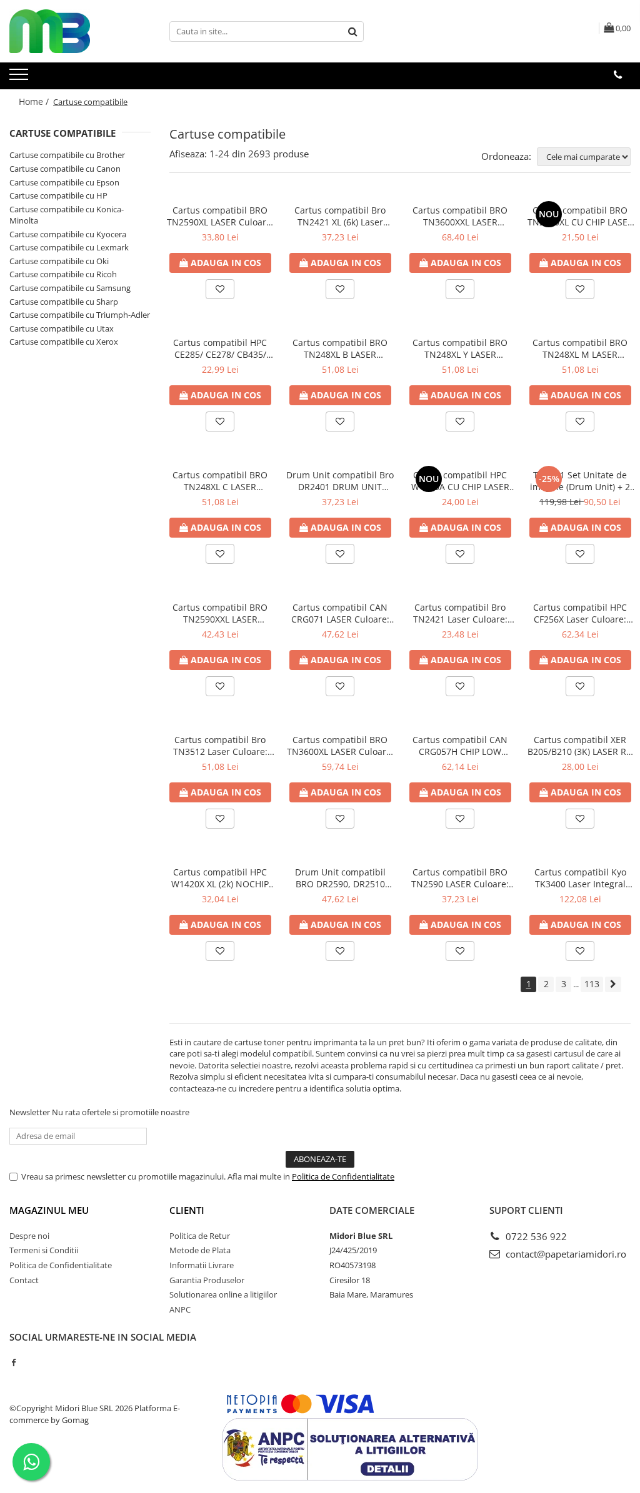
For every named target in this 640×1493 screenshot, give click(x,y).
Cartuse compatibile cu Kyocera (67, 234)
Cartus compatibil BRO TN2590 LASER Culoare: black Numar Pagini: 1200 (460, 878)
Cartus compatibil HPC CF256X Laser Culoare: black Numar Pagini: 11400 (580, 613)
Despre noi (29, 1235)
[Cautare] (352, 31)
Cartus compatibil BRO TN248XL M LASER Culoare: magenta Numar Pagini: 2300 (580, 348)
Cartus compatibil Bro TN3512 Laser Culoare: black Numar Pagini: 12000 (220, 745)
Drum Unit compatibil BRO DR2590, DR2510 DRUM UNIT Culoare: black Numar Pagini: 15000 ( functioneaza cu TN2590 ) (340, 878)
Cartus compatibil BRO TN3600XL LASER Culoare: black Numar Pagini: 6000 (340, 745)
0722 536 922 (535, 1236)
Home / (35, 101)
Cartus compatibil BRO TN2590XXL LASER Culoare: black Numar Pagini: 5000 (220, 613)
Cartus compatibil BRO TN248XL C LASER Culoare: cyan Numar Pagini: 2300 (220, 481)
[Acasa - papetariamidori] (71, 31)
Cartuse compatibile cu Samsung (70, 287)
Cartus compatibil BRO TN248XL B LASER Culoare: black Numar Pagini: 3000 (340, 348)
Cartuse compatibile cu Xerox (63, 341)
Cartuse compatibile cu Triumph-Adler (79, 314)
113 (591, 984)
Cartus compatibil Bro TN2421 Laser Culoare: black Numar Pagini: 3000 (460, 613)
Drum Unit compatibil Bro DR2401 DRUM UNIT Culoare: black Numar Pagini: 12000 (340, 481)
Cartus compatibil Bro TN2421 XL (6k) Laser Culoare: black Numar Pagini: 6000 (340, 216)
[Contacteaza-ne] (618, 74)
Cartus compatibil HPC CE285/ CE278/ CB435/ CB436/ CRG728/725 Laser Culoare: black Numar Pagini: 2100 (220, 348)
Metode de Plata (200, 1250)
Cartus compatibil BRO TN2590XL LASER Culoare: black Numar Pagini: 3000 (220, 216)
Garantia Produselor (206, 1280)
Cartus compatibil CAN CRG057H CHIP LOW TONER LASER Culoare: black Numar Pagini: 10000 (460, 745)
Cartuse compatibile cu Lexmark (69, 247)
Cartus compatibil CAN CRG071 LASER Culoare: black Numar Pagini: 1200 (340, 613)
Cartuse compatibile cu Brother (67, 154)
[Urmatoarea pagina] (613, 984)
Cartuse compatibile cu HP (58, 195)
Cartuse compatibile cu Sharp (63, 301)
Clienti (186, 1210)
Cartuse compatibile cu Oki (59, 261)
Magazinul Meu (49, 1210)
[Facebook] (13, 1362)
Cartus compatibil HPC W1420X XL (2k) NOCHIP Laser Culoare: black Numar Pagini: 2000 (220, 878)
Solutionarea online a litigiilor (223, 1294)
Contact (24, 1280)
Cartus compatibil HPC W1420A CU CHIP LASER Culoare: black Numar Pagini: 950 (460, 481)
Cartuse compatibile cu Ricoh (63, 274)
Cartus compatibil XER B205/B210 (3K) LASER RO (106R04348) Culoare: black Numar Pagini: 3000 (580, 745)
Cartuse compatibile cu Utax (61, 328)
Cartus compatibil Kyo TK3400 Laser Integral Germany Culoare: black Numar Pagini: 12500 (580, 878)
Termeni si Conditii (43, 1250)
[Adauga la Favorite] (220, 289)
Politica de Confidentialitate (343, 1176)
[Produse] (20, 78)
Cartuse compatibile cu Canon (65, 168)
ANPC (180, 1309)
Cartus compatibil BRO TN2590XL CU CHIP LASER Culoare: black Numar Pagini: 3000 (580, 216)
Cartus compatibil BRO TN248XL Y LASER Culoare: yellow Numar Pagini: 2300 (460, 348)
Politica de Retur (199, 1235)
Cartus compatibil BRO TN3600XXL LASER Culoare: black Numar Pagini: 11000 (460, 216)
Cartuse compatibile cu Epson (64, 182)
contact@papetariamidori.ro (564, 1254)
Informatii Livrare (201, 1265)
